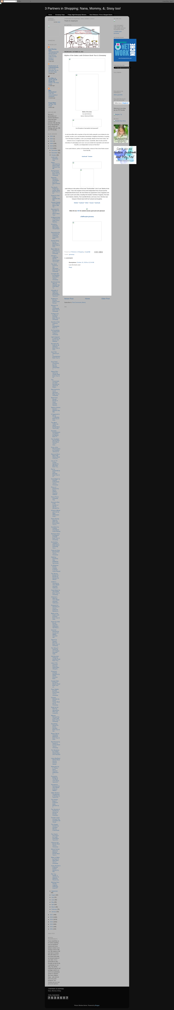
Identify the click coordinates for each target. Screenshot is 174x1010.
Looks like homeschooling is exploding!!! (53, 95)
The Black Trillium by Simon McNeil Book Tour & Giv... (55, 425)
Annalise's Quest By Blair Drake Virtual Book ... (55, 227)
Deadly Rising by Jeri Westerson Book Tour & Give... (55, 243)
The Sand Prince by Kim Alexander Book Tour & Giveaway (55, 267)
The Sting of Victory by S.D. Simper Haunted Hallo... (55, 651)
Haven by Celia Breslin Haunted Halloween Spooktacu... (55, 624)
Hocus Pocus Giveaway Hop (55, 498)
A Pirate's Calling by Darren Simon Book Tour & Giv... (55, 258)
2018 (51, 148)
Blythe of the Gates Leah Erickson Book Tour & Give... (55, 616)
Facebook (81, 203)
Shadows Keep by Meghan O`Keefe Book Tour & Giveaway (55, 536)
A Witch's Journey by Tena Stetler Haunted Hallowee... (55, 584)
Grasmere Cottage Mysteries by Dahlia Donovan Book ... (55, 675)
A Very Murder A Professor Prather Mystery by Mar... (55, 868)
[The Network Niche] (125, 61)
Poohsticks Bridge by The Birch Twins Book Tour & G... (55, 779)
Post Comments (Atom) (79, 302)
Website (76, 203)
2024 (51, 136)
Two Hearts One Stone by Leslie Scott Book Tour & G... (55, 837)
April (52, 904)
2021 (51, 141)
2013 (51, 924)
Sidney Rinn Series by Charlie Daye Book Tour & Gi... (55, 374)
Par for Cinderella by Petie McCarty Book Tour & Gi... (55, 473)
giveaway (71, 254)
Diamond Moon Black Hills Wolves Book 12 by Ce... (55, 456)
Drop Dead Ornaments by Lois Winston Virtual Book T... (55, 365)
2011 (51, 929)
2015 (51, 919)
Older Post (105, 299)
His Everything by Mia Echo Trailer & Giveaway (55, 332)
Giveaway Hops (60, 14)
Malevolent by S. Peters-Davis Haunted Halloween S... (55, 770)
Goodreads (84, 156)
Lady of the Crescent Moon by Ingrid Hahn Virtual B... (55, 666)
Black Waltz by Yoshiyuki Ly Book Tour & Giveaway (55, 251)
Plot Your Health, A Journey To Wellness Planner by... (55, 877)
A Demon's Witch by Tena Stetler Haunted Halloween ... (55, 600)
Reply (70, 267)
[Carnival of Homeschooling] (121, 142)
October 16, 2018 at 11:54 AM (85, 262)
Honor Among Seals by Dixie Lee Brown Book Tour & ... (55, 521)
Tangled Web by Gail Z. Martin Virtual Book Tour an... (55, 684)
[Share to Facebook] (100, 252)
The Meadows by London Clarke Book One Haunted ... (55, 753)
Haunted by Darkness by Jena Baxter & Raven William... (55, 787)
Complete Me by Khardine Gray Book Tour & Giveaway (55, 276)
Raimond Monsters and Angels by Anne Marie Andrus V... (55, 181)
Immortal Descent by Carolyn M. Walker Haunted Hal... (55, 633)
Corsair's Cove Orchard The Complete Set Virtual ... (55, 820)
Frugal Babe (52, 103)
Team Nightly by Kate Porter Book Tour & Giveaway (55, 692)
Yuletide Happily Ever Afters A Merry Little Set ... (55, 204)
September (54, 891)
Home (50, 14)
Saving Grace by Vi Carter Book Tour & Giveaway (55, 173)
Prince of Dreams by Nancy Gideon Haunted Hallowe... (55, 490)
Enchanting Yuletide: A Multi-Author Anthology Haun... (55, 545)
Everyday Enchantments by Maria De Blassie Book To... (55, 433)
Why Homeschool (52, 91)
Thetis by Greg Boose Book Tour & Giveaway (55, 552)
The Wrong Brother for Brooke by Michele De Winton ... (55, 576)
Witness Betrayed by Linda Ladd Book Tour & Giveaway (55, 718)
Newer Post (68, 299)
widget (58, 22)
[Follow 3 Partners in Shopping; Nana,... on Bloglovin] (121, 104)
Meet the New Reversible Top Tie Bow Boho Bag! (53, 70)
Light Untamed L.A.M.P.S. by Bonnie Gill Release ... (55, 339)
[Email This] (95, 252)
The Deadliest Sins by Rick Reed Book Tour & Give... (55, 442)
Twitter (87, 203)
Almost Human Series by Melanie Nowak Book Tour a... (55, 852)
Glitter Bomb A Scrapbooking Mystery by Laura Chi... (55, 795)
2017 (51, 914)
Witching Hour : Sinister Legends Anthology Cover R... (55, 885)
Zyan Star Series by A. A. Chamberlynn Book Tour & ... (55, 355)
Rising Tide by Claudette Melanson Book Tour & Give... (55, 736)
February (54, 909)
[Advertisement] (78, 319)
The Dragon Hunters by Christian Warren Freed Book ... (55, 828)
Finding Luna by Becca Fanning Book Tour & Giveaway (55, 316)
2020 (51, 143)
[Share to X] (98, 252)
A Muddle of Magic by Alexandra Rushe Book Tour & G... (55, 293)
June (53, 899)
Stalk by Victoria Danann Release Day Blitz (55, 410)
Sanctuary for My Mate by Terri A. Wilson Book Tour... (55, 212)
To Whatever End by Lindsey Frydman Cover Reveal (55, 568)
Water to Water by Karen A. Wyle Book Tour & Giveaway (55, 860)
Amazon (90, 156)
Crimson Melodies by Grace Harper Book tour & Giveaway (55, 701)
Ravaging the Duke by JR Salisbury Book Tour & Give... (55, 346)
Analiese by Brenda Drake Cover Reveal (55, 301)
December (54, 150)
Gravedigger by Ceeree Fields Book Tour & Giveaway (55, 481)
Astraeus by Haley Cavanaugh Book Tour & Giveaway (55, 308)
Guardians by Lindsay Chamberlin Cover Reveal (55, 529)
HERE (78, 210)
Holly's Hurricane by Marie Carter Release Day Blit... (55, 165)
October (53, 155)
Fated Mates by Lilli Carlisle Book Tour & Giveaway (55, 592)
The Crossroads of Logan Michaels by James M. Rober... (55, 383)
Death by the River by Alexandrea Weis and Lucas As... (55, 710)
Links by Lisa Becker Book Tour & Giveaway (55, 845)
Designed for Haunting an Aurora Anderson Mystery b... (55, 608)
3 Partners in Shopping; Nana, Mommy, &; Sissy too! (83, 8)
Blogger (97, 1005)
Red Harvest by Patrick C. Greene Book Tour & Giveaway (55, 744)
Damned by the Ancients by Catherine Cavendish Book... (55, 235)
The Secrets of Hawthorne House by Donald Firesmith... (55, 812)
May (52, 902)
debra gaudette (118, 94)
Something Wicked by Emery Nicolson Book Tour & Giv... (55, 727)
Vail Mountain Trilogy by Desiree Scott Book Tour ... (55, 658)
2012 (51, 926)
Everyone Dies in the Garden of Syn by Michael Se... (55, 505)
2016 (51, 917)
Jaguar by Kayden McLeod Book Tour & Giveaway (55, 642)
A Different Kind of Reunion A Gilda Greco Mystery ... (55, 220)
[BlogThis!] (97, 252)
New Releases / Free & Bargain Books (101, 14)
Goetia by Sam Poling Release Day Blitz (55, 198)
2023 (51, 138)
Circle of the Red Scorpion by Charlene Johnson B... (55, 449)
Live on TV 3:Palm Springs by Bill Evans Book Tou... (55, 463)
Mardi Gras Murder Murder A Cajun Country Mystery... (54, 401)
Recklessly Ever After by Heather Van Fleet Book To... (55, 285)
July (52, 897)
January (53, 911)
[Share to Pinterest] (102, 252)
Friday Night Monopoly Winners (77, 14)
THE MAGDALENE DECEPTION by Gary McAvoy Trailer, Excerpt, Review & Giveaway (53, 55)
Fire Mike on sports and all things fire (52, 80)
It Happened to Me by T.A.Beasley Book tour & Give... (55, 417)
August (53, 895)
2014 (51, 922)
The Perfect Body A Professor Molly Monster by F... (55, 803)
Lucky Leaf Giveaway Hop (54, 159)
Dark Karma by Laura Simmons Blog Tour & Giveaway (55, 392)
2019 (51, 146)
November (54, 152)
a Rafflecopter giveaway (87, 216)
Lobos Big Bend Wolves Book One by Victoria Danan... (55, 761)
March (53, 907)
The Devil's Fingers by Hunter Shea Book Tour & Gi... (55, 190)
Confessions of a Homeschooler (53, 66)
